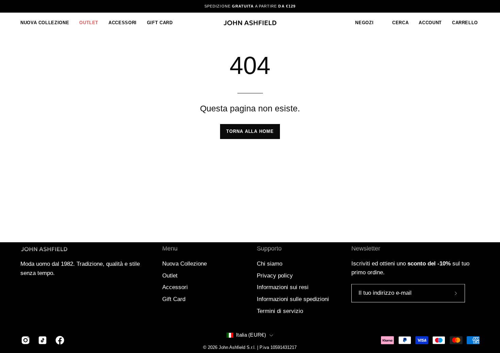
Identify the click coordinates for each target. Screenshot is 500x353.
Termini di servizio (328, 231)
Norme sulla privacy (283, 231)
